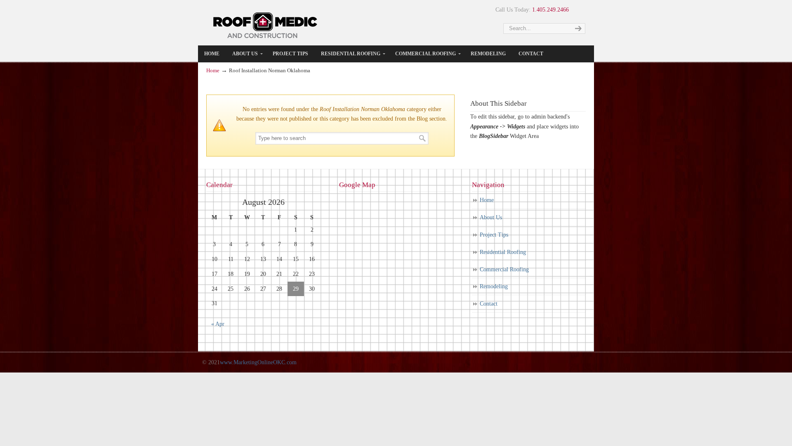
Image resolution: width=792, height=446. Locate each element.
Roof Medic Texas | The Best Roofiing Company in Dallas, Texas (265, 24)
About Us (491, 217)
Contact (488, 304)
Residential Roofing (503, 252)
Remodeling (494, 286)
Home (212, 71)
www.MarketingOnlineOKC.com (258, 362)
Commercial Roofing (504, 269)
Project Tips (494, 235)
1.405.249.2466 (550, 10)
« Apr (217, 324)
